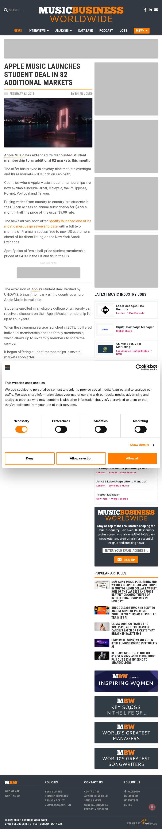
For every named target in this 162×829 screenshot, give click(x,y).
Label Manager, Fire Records (130, 307)
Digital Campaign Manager (135, 327)
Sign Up (129, 560)
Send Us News (92, 800)
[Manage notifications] (152, 807)
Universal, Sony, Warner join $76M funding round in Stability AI (134, 643)
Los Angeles (123, 350)
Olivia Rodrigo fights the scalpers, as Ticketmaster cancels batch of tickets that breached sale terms (133, 628)
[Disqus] (48, 519)
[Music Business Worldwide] (81, 14)
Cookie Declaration (58, 804)
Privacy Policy (55, 800)
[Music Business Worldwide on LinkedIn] (151, 10)
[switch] (61, 429)
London (120, 313)
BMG (119, 353)
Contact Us (91, 791)
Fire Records (136, 313)
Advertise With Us (96, 796)
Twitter (132, 800)
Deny (30, 458)
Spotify (10, 251)
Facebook (133, 791)
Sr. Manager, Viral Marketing (128, 345)
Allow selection (81, 458)
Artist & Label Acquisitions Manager (121, 481)
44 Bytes (149, 821)
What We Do (12, 795)
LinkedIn (133, 796)
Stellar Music (124, 330)
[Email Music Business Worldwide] (156, 10)
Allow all (132, 458)
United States (141, 350)
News (18, 31)
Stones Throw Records (122, 472)
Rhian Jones (83, 93)
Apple (35, 289)
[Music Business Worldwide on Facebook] (146, 10)
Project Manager (108, 494)
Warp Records (119, 498)
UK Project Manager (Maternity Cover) (123, 468)
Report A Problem (96, 809)
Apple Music (14, 155)
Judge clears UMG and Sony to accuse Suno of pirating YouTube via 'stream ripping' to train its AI (133, 612)
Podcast (106, 31)
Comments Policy (56, 796)
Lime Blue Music (119, 485)
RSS (129, 804)
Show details (139, 445)
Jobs (123, 31)
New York (102, 498)
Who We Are (12, 791)
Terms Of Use (53, 791)
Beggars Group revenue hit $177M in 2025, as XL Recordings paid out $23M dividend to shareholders (133, 657)
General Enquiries (96, 804)
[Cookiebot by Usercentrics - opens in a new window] (138, 367)
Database (85, 31)
